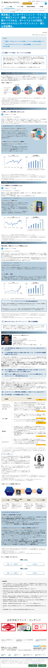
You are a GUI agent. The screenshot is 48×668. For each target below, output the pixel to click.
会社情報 (41, 6)
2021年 (18, 9)
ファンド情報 (9, 6)
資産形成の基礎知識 (31, 6)
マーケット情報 (20, 6)
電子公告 (33, 1)
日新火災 (9, 655)
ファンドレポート (13, 9)
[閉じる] (46, 660)
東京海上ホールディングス (40, 1)
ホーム (2, 9)
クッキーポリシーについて (36, 663)
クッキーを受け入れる (33, 665)
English (29, 1)
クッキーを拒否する (42, 665)
